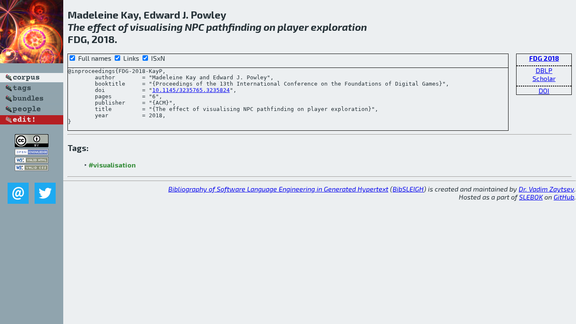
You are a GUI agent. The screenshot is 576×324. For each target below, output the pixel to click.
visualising (156, 27)
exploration (339, 27)
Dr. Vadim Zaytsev (546, 189)
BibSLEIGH (408, 189)
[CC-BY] (31, 144)
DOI (543, 90)
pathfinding (233, 27)
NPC (194, 27)
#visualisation (112, 165)
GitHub (564, 197)
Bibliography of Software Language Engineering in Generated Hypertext (278, 189)
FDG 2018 (544, 58)
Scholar (544, 78)
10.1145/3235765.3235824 (191, 90)
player (293, 27)
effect (101, 27)
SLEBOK (531, 197)
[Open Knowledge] (31, 152)
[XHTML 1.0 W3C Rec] (31, 161)
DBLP (544, 70)
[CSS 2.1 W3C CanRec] (31, 177)
